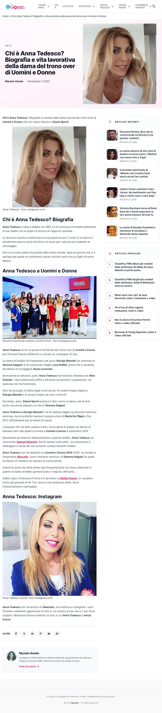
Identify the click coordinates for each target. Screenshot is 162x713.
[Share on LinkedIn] (32, 633)
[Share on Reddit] (49, 633)
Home (6, 16)
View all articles (27, 666)
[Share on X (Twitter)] (24, 633)
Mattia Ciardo (68, 478)
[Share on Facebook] (16, 633)
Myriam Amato (14, 81)
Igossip (75, 703)
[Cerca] (154, 6)
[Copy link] (57, 633)
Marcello (22, 456)
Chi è (8, 46)
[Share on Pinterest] (40, 633)
